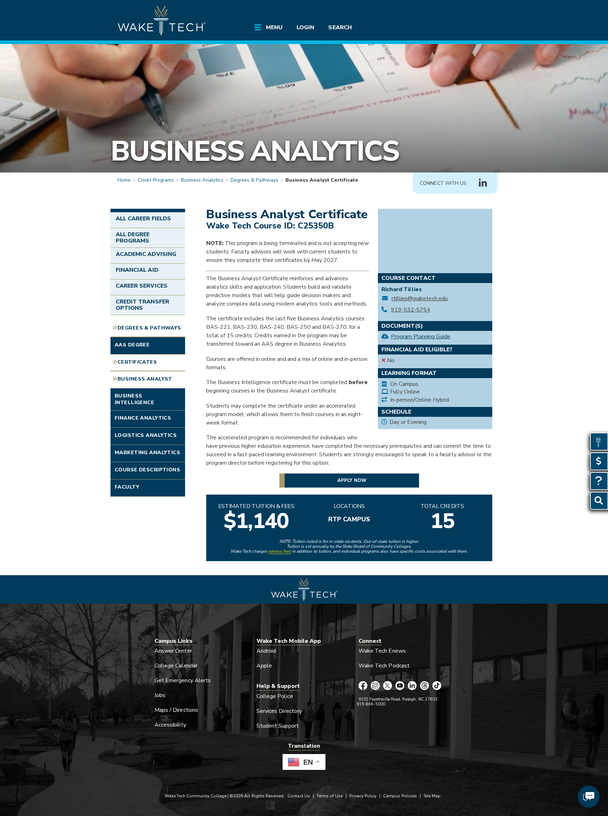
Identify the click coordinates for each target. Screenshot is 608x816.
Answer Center (173, 651)
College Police (274, 696)
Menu (274, 27)
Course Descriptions (147, 469)
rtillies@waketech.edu (420, 298)
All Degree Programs (133, 238)
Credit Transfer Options (142, 305)
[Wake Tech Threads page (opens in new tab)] (424, 686)
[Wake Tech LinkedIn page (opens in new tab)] (412, 686)
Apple (264, 666)
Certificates (137, 361)
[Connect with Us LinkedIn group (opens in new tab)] (482, 183)
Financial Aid (137, 270)
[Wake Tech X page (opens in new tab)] (387, 686)
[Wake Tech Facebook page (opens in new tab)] (363, 686)
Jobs (159, 695)
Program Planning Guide (420, 336)
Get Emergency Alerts (182, 680)
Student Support (277, 726)
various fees (279, 551)
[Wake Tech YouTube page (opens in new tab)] (399, 686)
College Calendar (175, 666)
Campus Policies (400, 796)
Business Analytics (254, 151)
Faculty (127, 486)
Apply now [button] (351, 480)
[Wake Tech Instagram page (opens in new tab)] (375, 686)
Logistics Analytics (146, 435)
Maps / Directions (176, 710)
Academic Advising (146, 254)
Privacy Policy (362, 796)
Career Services (141, 286)
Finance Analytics (143, 417)
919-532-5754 (410, 310)
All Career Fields (143, 218)
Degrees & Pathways (254, 180)
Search (340, 27)
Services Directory (279, 711)
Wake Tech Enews (382, 651)
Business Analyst (145, 378)
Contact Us (298, 796)
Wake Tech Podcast (384, 666)
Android (266, 651)
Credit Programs (156, 180)
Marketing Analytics (147, 452)
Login (305, 27)
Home (124, 180)
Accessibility (170, 725)
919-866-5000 (371, 704)
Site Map (432, 796)
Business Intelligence (134, 399)
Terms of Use (330, 796)
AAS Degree (132, 344)
